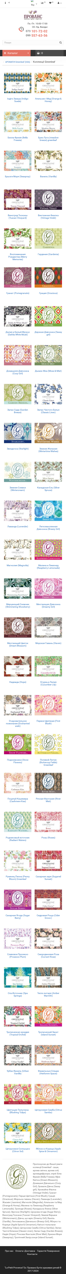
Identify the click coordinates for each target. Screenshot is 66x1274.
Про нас (9, 1251)
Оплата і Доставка (25, 1251)
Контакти (32, 1254)
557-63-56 (36, 35)
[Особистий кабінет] (59, 3)
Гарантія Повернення (48, 1251)
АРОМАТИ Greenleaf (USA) (17, 62)
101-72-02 (36, 31)
